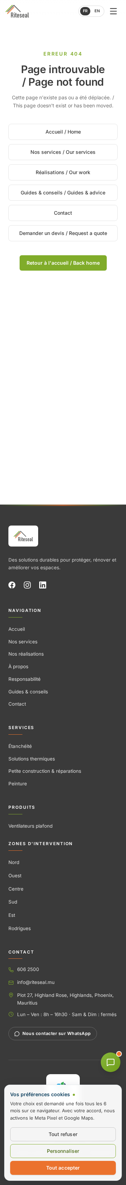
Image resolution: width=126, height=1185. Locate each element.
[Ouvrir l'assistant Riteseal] (110, 1062)
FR (85, 10)
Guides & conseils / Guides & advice (63, 192)
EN (97, 10)
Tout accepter (63, 1168)
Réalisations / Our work (63, 172)
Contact (63, 213)
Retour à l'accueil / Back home (63, 263)
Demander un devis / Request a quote (63, 233)
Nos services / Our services (63, 152)
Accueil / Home (63, 132)
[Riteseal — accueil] (23, 536)
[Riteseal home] (17, 11)
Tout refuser (63, 1134)
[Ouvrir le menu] (113, 11)
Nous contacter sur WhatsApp (56, 1033)
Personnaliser (63, 1151)
